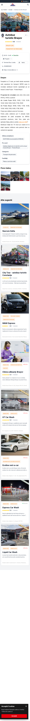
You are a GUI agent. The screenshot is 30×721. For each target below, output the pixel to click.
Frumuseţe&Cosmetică (16, 364)
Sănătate (5, 368)
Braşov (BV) (10, 45)
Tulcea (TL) (5, 227)
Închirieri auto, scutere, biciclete (11, 461)
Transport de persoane (14, 49)
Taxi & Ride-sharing (15, 316)
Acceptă (14, 716)
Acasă (5, 9)
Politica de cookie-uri (7, 711)
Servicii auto (14, 413)
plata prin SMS (23, 122)
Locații (10, 9)
